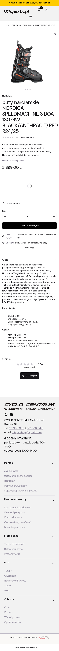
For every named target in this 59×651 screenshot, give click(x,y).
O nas (7, 607)
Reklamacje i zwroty (15, 580)
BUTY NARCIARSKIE (45, 25)
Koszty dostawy (13, 517)
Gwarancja (10, 575)
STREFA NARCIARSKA (21, 25)
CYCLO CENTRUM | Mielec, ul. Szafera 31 (29, 3)
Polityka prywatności (15, 485)
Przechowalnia (12, 553)
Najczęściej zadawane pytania (20, 490)
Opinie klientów (12, 622)
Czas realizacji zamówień (17, 522)
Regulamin (9, 480)
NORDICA (7, 95)
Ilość (4, 211)
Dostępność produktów (17, 507)
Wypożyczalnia (12, 617)
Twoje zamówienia (14, 544)
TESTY (8, 570)
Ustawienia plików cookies (18, 475)
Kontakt (8, 612)
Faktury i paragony (14, 512)
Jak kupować (11, 471)
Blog (6, 590)
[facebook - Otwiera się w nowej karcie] (6, 414)
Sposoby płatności (14, 527)
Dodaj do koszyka (30, 225)
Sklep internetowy (26, 647)
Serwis (7, 585)
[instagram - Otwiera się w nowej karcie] (11, 414)
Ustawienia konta (13, 549)
